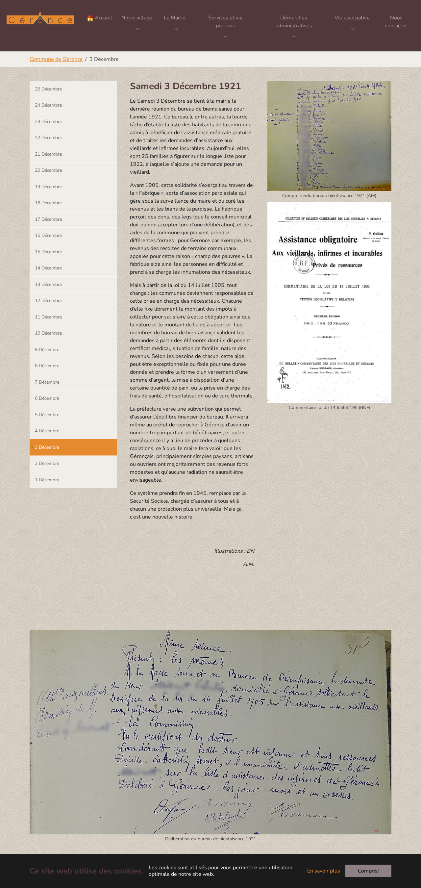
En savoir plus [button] (323, 871)
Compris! (368, 871)
